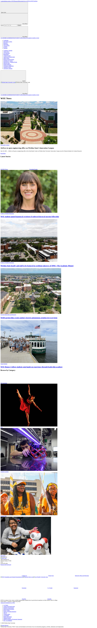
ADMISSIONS (10, 38)
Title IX (5, 613)
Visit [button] (7, 564)
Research (16, 1)
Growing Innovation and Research (8, 314)
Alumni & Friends (5, 602)
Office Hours (6, 58)
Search (2, 25)
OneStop (35, 1)
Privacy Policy (6, 610)
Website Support (7, 618)
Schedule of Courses (8, 60)
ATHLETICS (25, 38)
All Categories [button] (4, 383)
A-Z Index (5, 605)
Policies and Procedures (8, 59)
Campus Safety (6, 614)
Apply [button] (9, 564)
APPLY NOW (36, 38)
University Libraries (7, 68)
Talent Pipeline (4, 363)
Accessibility (6, 615)
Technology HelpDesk (8, 66)
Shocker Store (6, 63)
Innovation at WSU (10, 1)
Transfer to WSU (7, 67)
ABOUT (31, 38)
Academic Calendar (7, 50)
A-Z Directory (6, 53)
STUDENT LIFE (18, 38)
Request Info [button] (3, 564)
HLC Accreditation (7, 620)
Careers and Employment (9, 57)
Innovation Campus (5, 145)
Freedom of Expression (8, 607)
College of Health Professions (7, 213)
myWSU (31, 1)
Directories (20, 1)
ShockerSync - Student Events (10, 62)
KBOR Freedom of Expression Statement (12, 619)
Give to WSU (26, 1)
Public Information (7, 616)
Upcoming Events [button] (33, 169)
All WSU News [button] (4, 169)
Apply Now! (6, 51)
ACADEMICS (4, 38)
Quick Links (3, 12)
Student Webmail (7, 64)
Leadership (3, 1)
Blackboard (6, 54)
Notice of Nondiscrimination (9, 611)
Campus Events (6, 55)
